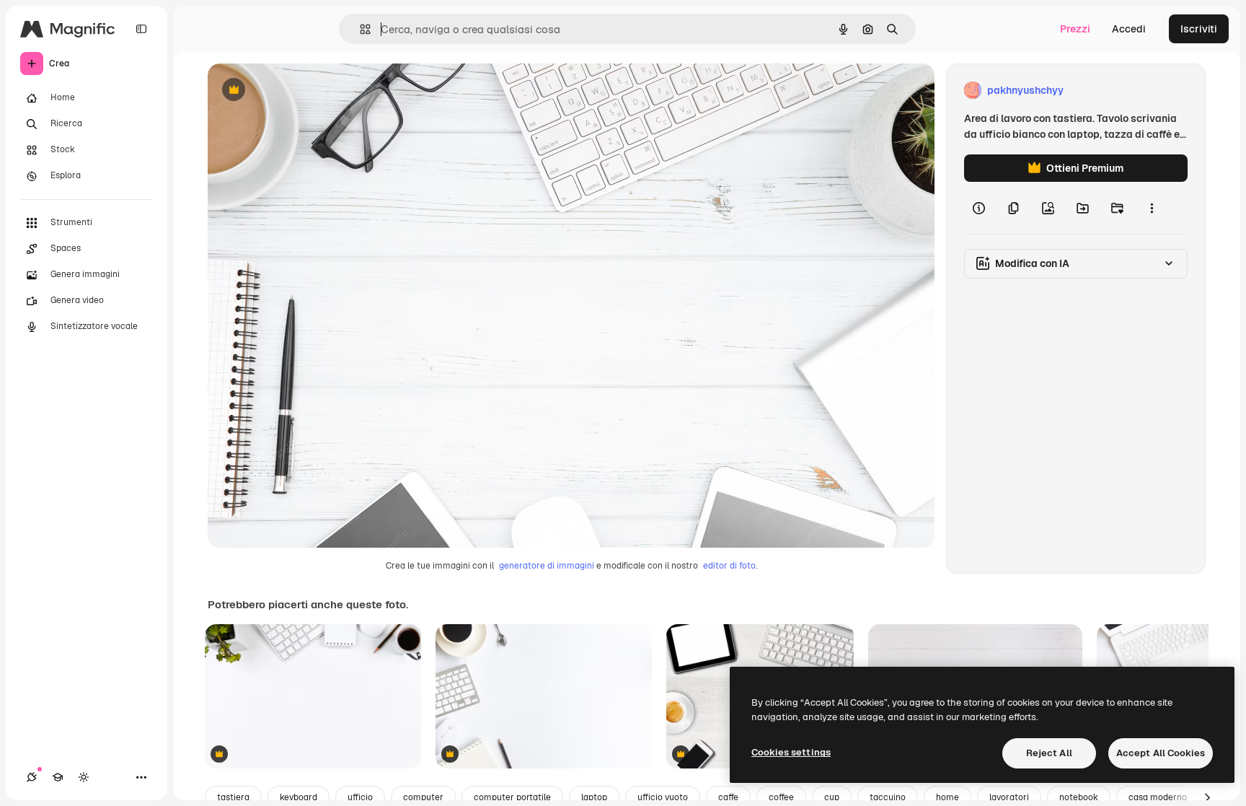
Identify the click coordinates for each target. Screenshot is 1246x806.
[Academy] (57, 777)
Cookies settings (791, 752)
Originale (303, 90)
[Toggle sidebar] (141, 28)
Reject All (1049, 753)
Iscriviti (1198, 28)
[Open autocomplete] (359, 29)
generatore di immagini (546, 565)
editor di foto (729, 565)
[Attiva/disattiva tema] (83, 777)
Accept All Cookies (1160, 753)
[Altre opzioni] (1151, 207)
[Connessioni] (31, 777)
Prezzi (1075, 28)
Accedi (1129, 28)
